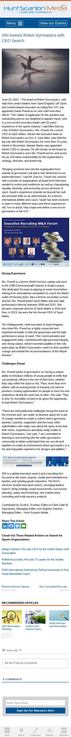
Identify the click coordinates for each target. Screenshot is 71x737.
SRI (56, 107)
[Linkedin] (5, 526)
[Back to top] (64, 720)
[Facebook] (11, 526)
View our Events (53, 23)
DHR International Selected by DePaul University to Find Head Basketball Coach (35, 571)
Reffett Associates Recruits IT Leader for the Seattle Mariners (32, 561)
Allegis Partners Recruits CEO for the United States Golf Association (35, 551)
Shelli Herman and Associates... (59, 625)
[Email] (23, 526)
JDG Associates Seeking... (11, 627)
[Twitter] (17, 526)
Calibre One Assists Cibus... (34, 627)
